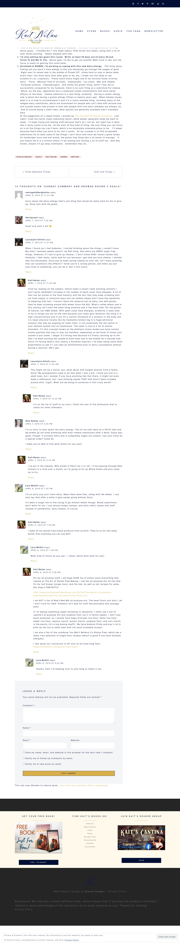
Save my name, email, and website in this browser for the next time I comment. (69, 752)
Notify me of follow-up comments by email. (49, 758)
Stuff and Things (103, 172)
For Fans (134, 31)
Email (27, 740)
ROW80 (64, 157)
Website (75, 740)
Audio (118, 31)
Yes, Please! (38, 862)
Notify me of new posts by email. (43, 764)
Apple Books (90, 827)
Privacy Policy (117, 891)
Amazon (90, 824)
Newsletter (154, 31)
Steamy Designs (95, 891)
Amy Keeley (31, 421)
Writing (75, 157)
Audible (90, 843)
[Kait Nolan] (37, 30)
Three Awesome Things (37, 172)
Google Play (90, 837)
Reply (28, 209)
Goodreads (90, 847)
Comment (29, 705)
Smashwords (90, 840)
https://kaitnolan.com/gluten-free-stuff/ (55, 647)
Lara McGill (31, 485)
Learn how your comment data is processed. (83, 785)
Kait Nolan (51, 157)
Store (92, 31)
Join (141, 860)
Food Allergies (23, 157)
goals (39, 157)
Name (27, 728)
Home (79, 31)
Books (105, 31)
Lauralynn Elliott (35, 239)
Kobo (90, 830)
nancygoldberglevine (37, 192)
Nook (90, 833)
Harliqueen (31, 217)
